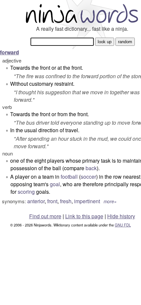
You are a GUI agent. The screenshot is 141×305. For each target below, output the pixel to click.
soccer (88, 176)
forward (9, 52)
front (52, 201)
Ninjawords (82, 13)
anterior (36, 201)
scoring (26, 191)
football (69, 176)
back (91, 168)
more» (110, 201)
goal (55, 184)
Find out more (45, 216)
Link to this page (84, 216)
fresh (65, 201)
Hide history (121, 216)
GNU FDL (123, 224)
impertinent (87, 201)
